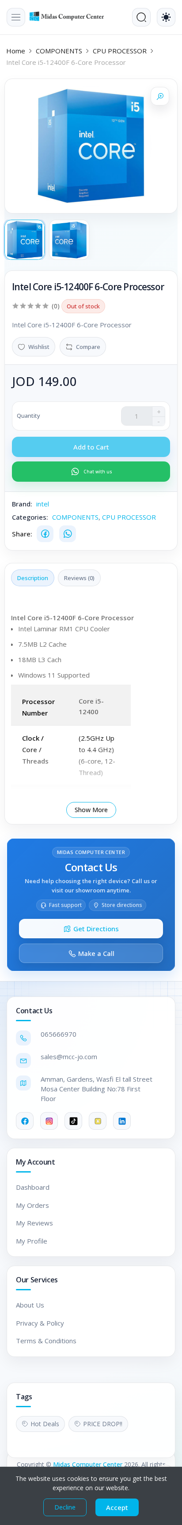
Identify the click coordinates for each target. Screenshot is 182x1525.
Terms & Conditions (46, 1340)
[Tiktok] (73, 1121)
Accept (117, 1507)
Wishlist (38, 347)
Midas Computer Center (87, 1464)
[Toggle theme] (166, 17)
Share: (22, 533)
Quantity (28, 416)
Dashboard (32, 1187)
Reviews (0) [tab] (79, 578)
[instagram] (49, 1121)
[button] (16, 17)
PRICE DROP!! (102, 1424)
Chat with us (97, 471)
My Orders (32, 1205)
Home (15, 50)
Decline (65, 1507)
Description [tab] (32, 578)
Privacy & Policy (40, 1323)
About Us (30, 1304)
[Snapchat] (97, 1121)
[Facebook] (45, 533)
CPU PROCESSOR (120, 50)
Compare (88, 347)
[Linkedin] (122, 1121)
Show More (91, 810)
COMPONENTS (59, 50)
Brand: (22, 503)
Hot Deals (44, 1424)
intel (42, 503)
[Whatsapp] (67, 533)
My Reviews (34, 1222)
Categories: (30, 517)
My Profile (31, 1240)
